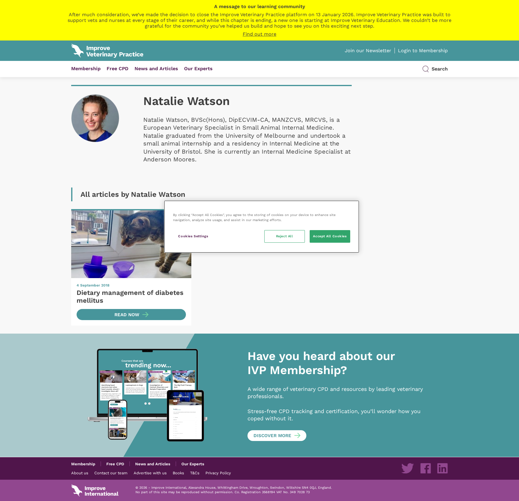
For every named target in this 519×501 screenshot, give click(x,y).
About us (79, 472)
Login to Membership (423, 50)
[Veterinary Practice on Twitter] (407, 468)
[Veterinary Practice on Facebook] (425, 468)
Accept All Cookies (330, 236)
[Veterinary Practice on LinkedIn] (442, 468)
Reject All (284, 236)
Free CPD (118, 68)
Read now (126, 314)
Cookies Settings (193, 236)
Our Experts (198, 68)
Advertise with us (150, 472)
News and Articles (156, 68)
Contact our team (110, 472)
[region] (261, 226)
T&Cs (194, 472)
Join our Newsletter (368, 50)
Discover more (272, 435)
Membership (86, 68)
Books (178, 472)
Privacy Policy (218, 472)
